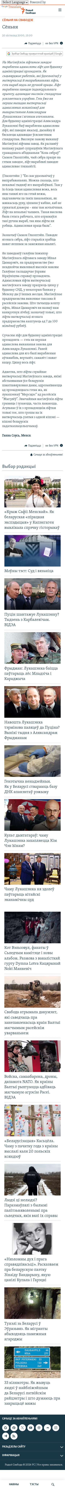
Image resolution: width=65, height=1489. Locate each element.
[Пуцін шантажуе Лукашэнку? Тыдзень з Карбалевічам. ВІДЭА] (32, 594)
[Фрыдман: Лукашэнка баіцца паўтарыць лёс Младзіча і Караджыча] (32, 648)
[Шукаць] (52, 1484)
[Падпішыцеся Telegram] (5, 1436)
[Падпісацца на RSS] (13, 1436)
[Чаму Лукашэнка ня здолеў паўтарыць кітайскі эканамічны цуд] (32, 869)
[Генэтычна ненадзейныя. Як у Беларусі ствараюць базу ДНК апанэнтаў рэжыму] (32, 761)
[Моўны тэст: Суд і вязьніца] (32, 551)
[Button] (32, 43)
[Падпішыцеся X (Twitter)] (22, 1427)
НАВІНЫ (14, 1484)
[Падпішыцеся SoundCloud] (47, 1427)
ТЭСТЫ (34, 1484)
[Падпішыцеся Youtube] (30, 1427)
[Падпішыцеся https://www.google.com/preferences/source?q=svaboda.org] (5, 1427)
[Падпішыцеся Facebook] (13, 1427)
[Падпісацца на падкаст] (39, 1427)
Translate (14, 7)
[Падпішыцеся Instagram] (55, 1427)
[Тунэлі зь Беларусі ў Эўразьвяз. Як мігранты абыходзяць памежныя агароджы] (32, 1303)
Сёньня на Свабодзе (17, 20)
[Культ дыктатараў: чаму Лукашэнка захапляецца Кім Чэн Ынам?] (32, 815)
